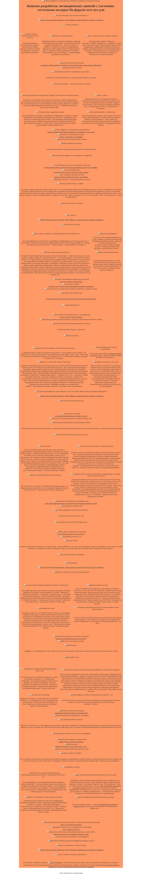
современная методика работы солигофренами (71, 713)
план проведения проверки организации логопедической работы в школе (71, 503)
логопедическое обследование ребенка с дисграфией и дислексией (71, 132)
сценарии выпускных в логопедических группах (71, 172)
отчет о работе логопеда (71, 829)
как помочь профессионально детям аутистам (71, 416)
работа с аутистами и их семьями (71, 137)
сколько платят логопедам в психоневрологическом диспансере (71, 286)
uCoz (81, 873)
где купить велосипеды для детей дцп (71, 534)
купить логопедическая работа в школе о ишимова (76, 867)
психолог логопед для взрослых (71, 282)
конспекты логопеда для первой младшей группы (71, 834)
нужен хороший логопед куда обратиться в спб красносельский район (71, 299)
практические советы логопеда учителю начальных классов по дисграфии (71, 167)
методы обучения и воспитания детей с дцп (71, 746)
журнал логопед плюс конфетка (71, 317)
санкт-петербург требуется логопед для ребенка (71, 177)
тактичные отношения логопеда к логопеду (71, 639)
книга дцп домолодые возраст (71, 825)
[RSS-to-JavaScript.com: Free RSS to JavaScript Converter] (55, 862)
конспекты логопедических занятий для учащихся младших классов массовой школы (71, 65)
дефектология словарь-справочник (71, 742)
